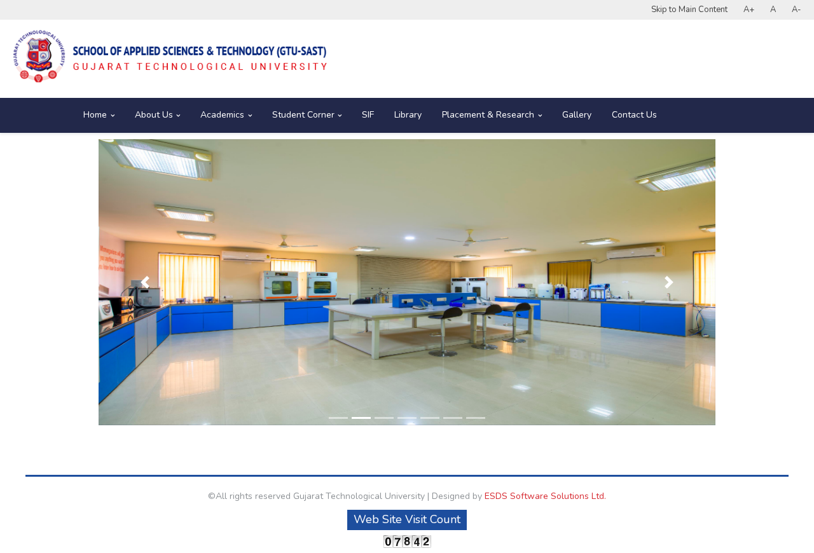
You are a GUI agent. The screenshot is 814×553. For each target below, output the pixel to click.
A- (796, 9)
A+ (748, 9)
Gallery (576, 115)
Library (408, 115)
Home (95, 115)
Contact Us (634, 115)
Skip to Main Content (689, 9)
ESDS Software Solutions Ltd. (545, 496)
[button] (145, 282)
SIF (368, 115)
